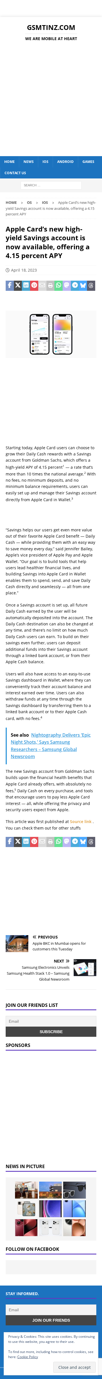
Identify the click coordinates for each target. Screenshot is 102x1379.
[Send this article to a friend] (42, 286)
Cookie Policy (27, 1356)
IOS (45, 161)
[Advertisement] (51, 99)
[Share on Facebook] (10, 286)
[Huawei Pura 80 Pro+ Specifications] (26, 1227)
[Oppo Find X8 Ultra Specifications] (74, 1227)
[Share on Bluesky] (83, 286)
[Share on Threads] (91, 286)
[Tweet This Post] (18, 286)
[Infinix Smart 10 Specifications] (74, 1208)
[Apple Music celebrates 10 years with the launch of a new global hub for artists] (50, 1190)
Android (65, 161)
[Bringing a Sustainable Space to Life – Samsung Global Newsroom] (26, 1190)
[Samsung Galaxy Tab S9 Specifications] (50, 1208)
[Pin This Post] (34, 286)
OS (29, 202)
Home (9, 161)
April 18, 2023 (24, 270)
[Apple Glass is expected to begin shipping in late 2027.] (74, 1190)
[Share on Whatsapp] (58, 286)
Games (88, 161)
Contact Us (15, 173)
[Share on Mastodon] (67, 286)
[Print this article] (50, 286)
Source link (81, 821)
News (29, 161)
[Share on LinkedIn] (26, 286)
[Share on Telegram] (75, 286)
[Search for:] (51, 184)
